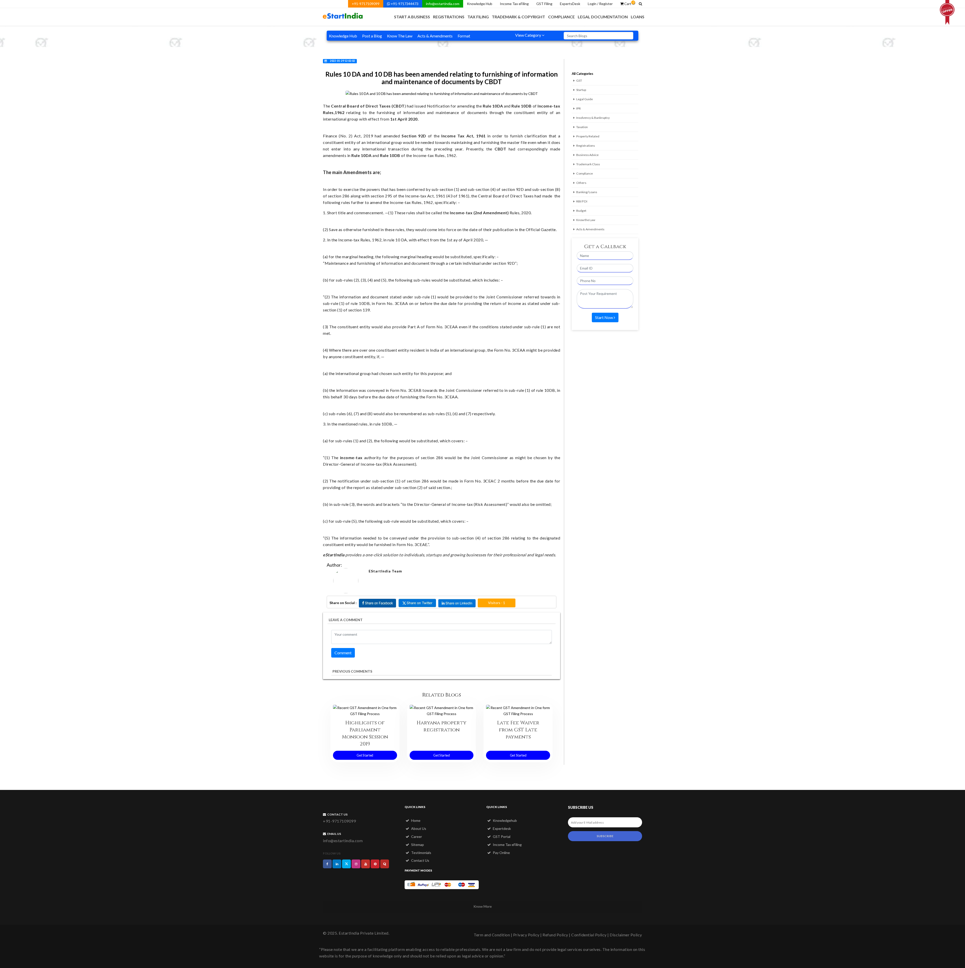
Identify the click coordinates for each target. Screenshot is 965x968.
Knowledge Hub (479, 4)
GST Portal (501, 836)
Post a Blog (372, 35)
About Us (418, 828)
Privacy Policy (526, 934)
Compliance (561, 16)
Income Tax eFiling (514, 4)
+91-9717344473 (404, 4)
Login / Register (600, 4)
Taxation (582, 127)
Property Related (587, 136)
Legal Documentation (603, 16)
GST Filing (544, 4)
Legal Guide (584, 99)
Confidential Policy (589, 934)
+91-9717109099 (365, 4)
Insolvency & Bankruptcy (593, 118)
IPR (578, 108)
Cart (628, 3)
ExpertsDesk (570, 4)
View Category (528, 35)
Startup (581, 90)
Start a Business (412, 16)
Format (464, 35)
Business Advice (587, 155)
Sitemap (417, 844)
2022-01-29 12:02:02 (342, 60)
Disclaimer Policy (626, 934)
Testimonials (420, 852)
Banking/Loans (586, 192)
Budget (581, 210)
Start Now (604, 317)
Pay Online (501, 852)
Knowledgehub (504, 820)
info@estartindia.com (442, 4)
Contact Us (419, 860)
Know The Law (399, 35)
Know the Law (585, 220)
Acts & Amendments (435, 35)
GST (579, 80)
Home (415, 820)
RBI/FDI (581, 201)
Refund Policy (555, 934)
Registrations (448, 16)
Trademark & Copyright (518, 16)
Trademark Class (588, 164)
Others (581, 183)
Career (416, 836)
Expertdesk (501, 828)
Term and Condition (492, 934)
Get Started (365, 755)
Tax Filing (478, 16)
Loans (637, 16)
